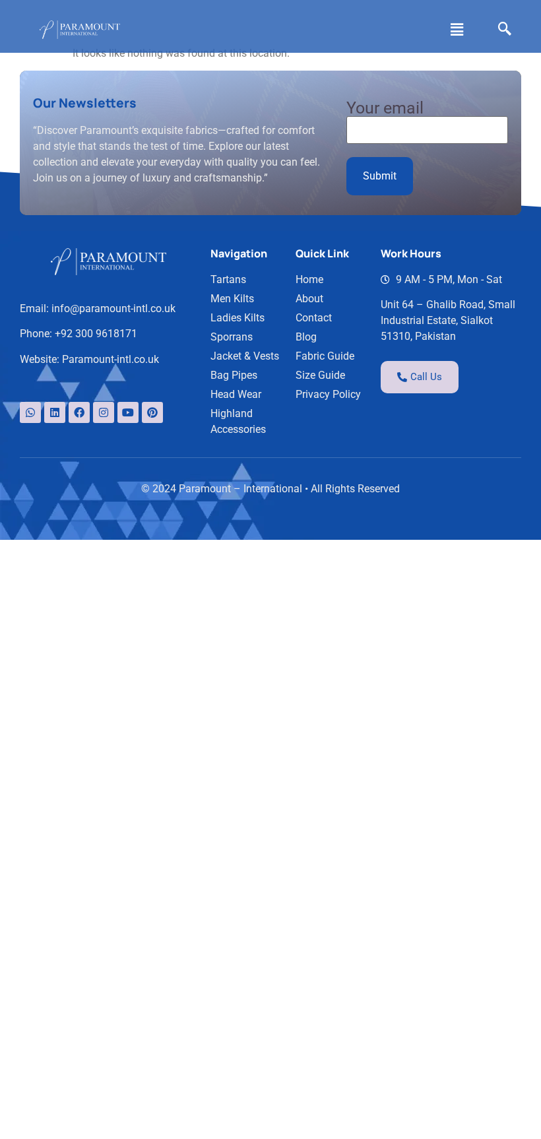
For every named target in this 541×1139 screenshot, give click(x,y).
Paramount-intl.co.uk (110, 359)
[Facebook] (79, 412)
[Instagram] (103, 412)
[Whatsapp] (30, 412)
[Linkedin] (54, 412)
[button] (457, 29)
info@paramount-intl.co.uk (113, 308)
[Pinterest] (152, 412)
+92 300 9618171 (96, 333)
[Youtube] (128, 412)
